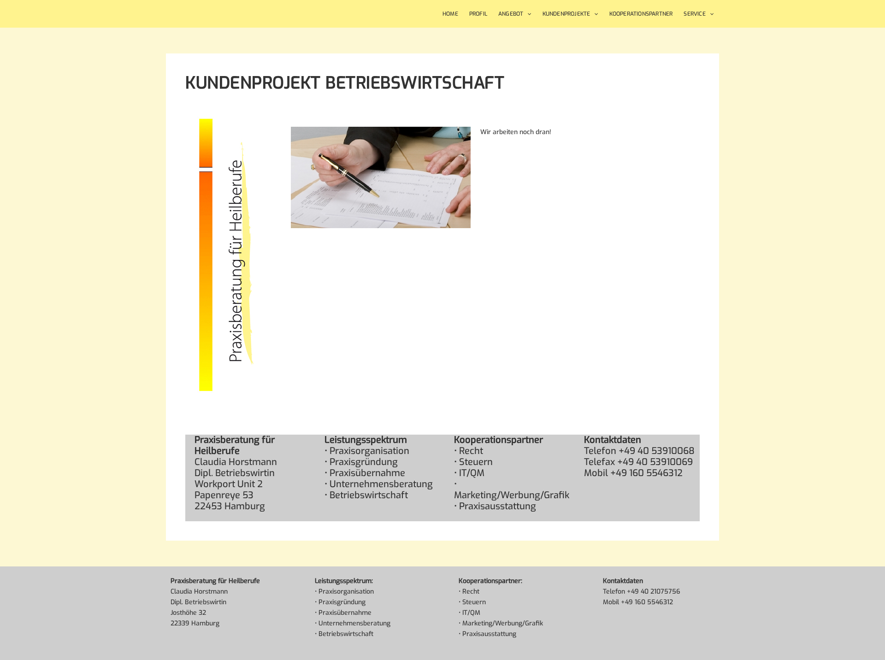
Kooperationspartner (641, 14)
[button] (527, 14)
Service (694, 14)
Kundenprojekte (566, 14)
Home (450, 14)
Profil (478, 14)
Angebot (510, 14)
